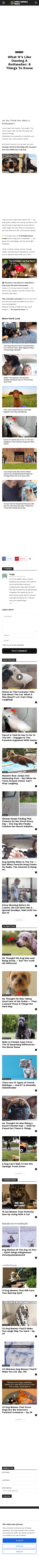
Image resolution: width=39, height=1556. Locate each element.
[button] (3, 3)
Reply (10, 603)
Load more (18, 920)
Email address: (7, 1488)
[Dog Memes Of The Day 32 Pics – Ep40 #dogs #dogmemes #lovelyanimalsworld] (19, 1234)
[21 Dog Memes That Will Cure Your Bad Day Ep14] (19, 1275)
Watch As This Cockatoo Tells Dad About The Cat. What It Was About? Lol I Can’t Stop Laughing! (18, 696)
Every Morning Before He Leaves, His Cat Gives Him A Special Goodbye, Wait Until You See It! (19, 909)
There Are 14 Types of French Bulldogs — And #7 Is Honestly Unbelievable (19, 1085)
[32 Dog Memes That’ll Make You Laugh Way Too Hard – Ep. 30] (19, 1313)
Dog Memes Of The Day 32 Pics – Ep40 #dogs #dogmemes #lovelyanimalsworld (19, 1252)
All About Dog (19, 52)
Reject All (19, 1551)
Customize (19, 1546)
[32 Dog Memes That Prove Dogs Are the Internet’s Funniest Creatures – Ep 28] (19, 1392)
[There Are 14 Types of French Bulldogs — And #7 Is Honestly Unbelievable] (19, 1067)
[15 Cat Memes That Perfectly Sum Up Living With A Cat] (19, 1196)
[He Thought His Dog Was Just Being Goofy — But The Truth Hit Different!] (19, 943)
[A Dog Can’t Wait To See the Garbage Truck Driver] (19, 1148)
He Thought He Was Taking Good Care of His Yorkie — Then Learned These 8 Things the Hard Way (19, 1002)
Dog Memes (6, 1246)
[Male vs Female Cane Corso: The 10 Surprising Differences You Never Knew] (19, 1026)
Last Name (6, 1480)
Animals (5, 688)
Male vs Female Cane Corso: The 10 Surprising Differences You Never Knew (18, 1044)
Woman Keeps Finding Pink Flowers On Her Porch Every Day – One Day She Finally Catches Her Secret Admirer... (18, 822)
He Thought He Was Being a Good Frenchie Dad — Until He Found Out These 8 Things (18, 1126)
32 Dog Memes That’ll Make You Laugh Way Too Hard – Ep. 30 (18, 1331)
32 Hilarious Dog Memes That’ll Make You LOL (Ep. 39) (19, 1370)
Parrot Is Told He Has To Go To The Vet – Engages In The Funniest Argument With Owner (19, 737)
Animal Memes (6, 1208)
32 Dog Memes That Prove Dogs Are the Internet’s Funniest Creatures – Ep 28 (17, 1410)
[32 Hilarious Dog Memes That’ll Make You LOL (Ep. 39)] (19, 1354)
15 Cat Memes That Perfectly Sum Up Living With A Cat (18, 1213)
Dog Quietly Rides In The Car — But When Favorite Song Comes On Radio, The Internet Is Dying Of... (19, 866)
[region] (19, 1538)
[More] (30, 559)
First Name (6, 1472)
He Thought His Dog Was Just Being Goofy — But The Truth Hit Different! (18, 961)
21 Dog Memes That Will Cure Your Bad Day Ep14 (18, 1291)
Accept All (19, 1540)
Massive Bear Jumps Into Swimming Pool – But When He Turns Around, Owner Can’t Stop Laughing (19, 779)
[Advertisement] (19, 26)
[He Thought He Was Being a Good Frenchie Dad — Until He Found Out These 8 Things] (19, 1108)
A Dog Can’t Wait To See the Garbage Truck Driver (17, 1165)
